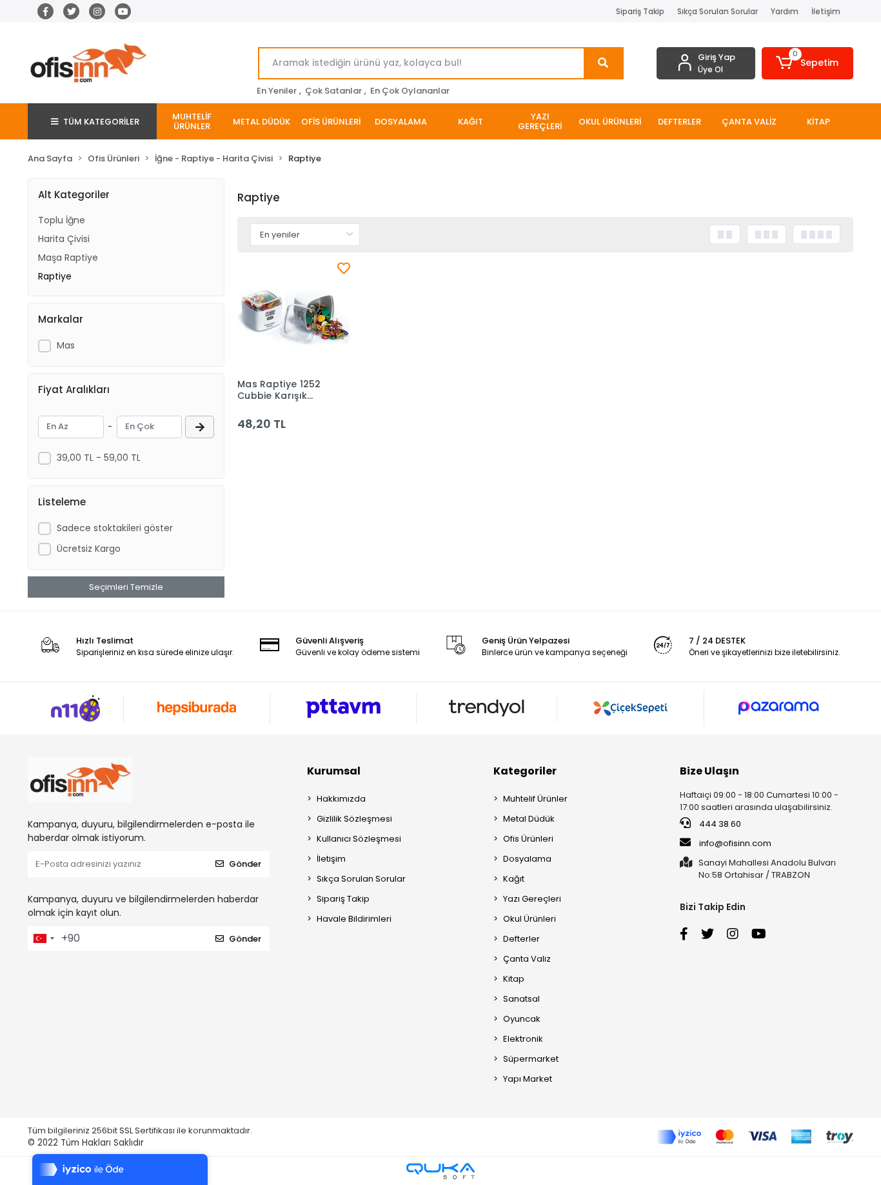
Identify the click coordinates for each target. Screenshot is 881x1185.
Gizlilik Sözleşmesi (354, 819)
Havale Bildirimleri (354, 919)
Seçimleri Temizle (126, 587)
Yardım (784, 11)
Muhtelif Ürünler (535, 799)
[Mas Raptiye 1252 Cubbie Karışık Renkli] (293, 315)
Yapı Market (527, 1079)
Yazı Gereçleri (532, 899)
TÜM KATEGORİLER (101, 122)
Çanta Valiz (527, 959)
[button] (808, 63)
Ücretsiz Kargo (89, 548)
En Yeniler (277, 91)
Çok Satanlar (333, 91)
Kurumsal (334, 771)
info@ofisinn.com (735, 843)
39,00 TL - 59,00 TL (99, 457)
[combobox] (43, 938)
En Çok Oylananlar (410, 91)
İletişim (825, 11)
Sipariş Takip (640, 11)
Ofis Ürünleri (528, 839)
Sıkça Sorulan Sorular (717, 11)
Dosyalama (527, 859)
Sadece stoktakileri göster (115, 528)
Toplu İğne (61, 220)
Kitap (513, 979)
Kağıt (513, 879)
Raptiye (55, 276)
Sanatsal (521, 999)
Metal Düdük (529, 819)
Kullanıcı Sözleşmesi (359, 839)
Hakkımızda (341, 799)
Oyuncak (521, 1019)
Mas (66, 345)
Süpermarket (531, 1059)
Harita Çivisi (64, 238)
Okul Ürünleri (529, 919)
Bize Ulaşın (709, 771)
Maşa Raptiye (68, 257)
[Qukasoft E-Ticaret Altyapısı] (440, 1171)
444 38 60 (719, 824)
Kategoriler (525, 771)
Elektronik (523, 1039)
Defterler (521, 939)
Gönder (245, 864)
